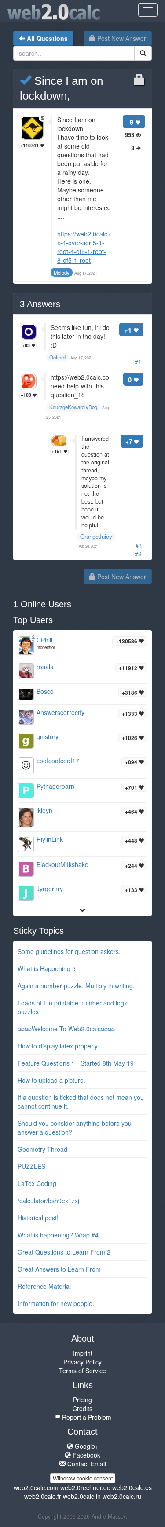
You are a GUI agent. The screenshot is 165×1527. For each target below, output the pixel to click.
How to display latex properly (58, 1045)
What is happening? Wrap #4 (58, 1234)
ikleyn (44, 810)
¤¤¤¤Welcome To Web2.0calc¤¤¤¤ (66, 1028)
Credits (82, 1408)
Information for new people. (56, 1303)
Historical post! (38, 1217)
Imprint (82, 1353)
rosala (45, 666)
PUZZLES (31, 1166)
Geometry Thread (42, 1149)
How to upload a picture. (51, 1080)
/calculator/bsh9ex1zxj (48, 1200)
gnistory (48, 736)
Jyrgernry (50, 888)
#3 (139, 546)
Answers (40, 304)
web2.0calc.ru (122, 1496)
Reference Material (44, 1286)
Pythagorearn (55, 786)
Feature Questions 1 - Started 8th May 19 (76, 1063)
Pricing (82, 1399)
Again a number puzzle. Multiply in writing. (76, 985)
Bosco (45, 691)
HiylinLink (50, 839)
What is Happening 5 (47, 968)
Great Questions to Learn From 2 (64, 1252)
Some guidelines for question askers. (69, 951)
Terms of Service (82, 1370)
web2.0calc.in (82, 1496)
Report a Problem (85, 1417)
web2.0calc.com (36, 1487)
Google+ (86, 1446)
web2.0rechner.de (85, 1487)
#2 (138, 553)
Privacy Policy (82, 1361)
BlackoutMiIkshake (62, 864)
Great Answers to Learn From (59, 1269)
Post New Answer (120, 38)
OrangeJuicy (96, 536)
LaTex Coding (37, 1183)
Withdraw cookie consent (83, 1478)
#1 (138, 361)
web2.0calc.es (132, 1487)
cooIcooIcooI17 (58, 760)
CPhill (44, 639)
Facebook (85, 1455)
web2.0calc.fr (42, 1496)
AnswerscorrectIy (60, 712)
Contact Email (86, 1463)
